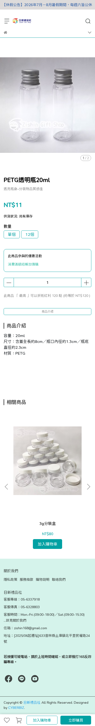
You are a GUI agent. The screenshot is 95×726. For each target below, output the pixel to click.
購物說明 (42, 579)
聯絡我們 (59, 579)
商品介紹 (47, 311)
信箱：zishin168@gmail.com (25, 628)
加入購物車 (42, 720)
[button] (88, 487)
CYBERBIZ (16, 707)
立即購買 (75, 720)
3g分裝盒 (47, 523)
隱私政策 (10, 579)
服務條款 (26, 579)
